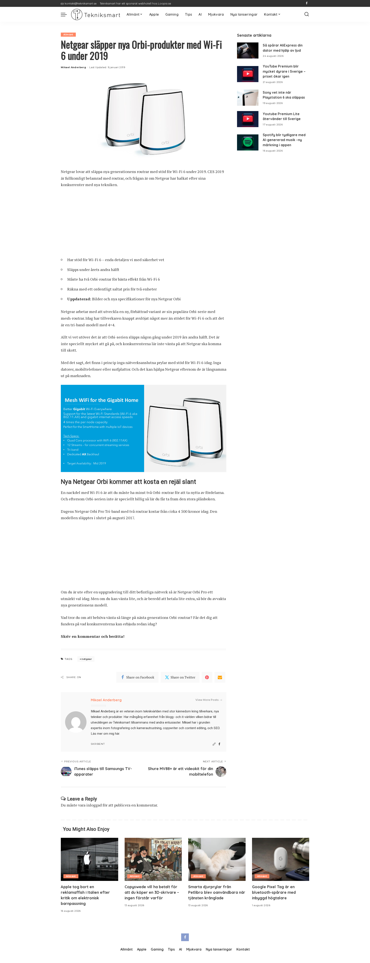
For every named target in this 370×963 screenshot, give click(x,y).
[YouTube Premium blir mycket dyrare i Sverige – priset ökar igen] (247, 74)
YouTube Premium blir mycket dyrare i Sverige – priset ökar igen (284, 71)
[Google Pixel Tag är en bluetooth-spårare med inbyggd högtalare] (280, 859)
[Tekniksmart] (95, 14)
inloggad (94, 805)
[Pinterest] (207, 677)
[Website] (214, 744)
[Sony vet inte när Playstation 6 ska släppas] (247, 98)
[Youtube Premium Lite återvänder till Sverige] (247, 119)
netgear (87, 659)
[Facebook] (306, 3)
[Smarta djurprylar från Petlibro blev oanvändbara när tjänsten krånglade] (217, 859)
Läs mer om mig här (105, 734)
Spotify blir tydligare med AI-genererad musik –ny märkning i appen (284, 140)
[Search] (306, 14)
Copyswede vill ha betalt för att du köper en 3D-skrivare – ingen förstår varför (152, 892)
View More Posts (207, 699)
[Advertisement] (143, 224)
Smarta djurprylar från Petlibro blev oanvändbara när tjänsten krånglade (216, 892)
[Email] (220, 677)
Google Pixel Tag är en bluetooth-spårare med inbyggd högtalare (274, 892)
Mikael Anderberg (73, 67)
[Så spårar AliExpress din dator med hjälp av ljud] (247, 50)
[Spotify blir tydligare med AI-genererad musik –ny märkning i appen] (247, 142)
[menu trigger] (66, 14)
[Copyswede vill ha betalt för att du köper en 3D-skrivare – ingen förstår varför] (153, 859)
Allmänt (68, 34)
